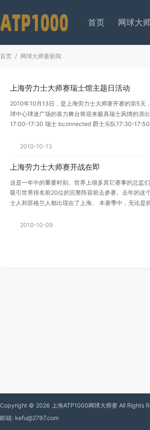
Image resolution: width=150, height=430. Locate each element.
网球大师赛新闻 (40, 55)
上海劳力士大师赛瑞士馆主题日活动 (70, 88)
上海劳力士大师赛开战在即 (55, 167)
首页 (96, 22)
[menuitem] (96, 22)
